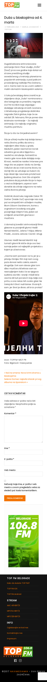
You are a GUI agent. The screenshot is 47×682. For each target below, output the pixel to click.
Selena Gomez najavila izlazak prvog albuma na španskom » (22, 381)
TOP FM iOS (12, 588)
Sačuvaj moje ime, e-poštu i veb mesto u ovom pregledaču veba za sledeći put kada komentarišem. (22, 487)
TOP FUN (8, 29)
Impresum (11, 638)
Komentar (10, 413)
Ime (7, 448)
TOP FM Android (14, 594)
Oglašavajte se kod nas (17, 627)
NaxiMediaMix (19, 671)
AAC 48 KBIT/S (13, 605)
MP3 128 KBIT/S (13, 616)
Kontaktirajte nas (14, 633)
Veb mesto (10, 470)
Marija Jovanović (30, 27)
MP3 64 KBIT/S (13, 611)
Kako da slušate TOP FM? (18, 583)
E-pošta (9, 459)
